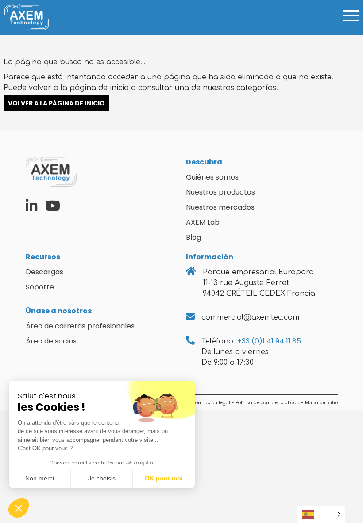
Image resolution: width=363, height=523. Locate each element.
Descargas (44, 272)
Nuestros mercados (220, 207)
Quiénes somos (212, 177)
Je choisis (102, 478)
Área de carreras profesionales (80, 326)
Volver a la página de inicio (56, 102)
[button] (18, 508)
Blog (193, 237)
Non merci (39, 478)
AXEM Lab (203, 222)
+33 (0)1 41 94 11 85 (269, 341)
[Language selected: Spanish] (321, 514)
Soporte (40, 287)
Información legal (209, 402)
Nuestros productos (220, 192)
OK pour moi (164, 478)
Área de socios (51, 341)
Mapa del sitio (321, 402)
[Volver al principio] (350, 487)
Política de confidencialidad (268, 402)
